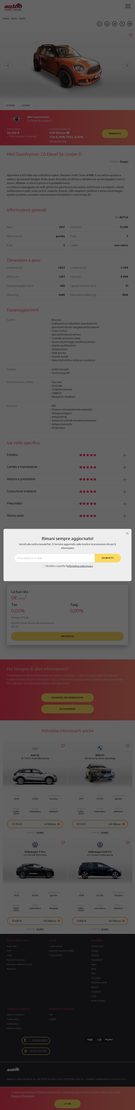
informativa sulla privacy (80, 566)
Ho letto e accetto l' (69, 566)
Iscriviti (108, 558)
